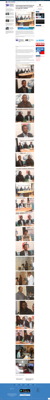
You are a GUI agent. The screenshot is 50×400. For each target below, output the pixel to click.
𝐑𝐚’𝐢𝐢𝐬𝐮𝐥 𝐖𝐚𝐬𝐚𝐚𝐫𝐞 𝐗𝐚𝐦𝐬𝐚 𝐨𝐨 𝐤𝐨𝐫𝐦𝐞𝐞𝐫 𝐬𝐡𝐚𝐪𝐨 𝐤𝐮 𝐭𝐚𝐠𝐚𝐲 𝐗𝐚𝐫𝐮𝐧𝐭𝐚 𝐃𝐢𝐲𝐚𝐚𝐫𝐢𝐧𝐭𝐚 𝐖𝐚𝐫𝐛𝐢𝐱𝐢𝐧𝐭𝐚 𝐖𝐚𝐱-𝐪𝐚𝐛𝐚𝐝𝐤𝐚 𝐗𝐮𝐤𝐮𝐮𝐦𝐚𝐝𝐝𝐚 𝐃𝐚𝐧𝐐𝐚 (22, 40)
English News (38, 389)
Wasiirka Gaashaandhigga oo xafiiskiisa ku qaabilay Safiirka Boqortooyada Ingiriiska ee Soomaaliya (12, 20)
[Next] (25, 44)
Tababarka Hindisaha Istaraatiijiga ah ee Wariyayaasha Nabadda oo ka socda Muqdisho (12, 28)
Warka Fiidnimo (38, 60)
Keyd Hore (18, 3)
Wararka (26, 10)
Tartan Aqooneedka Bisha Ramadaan (21, 10)
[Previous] (24, 44)
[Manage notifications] (1, 398)
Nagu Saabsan (40, 0)
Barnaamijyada (37, 390)
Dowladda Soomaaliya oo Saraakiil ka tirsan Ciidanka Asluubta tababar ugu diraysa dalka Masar (31, 40)
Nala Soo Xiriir (43, 0)
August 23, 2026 (20, 42)
